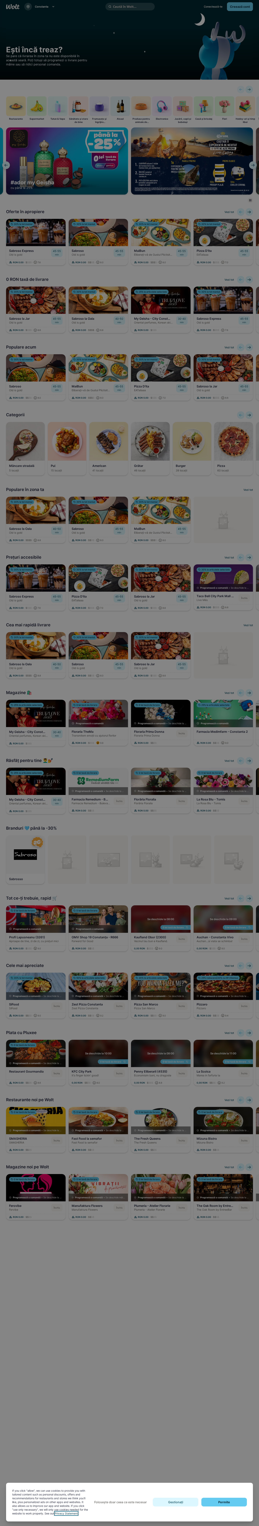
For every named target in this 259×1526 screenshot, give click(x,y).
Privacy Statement (66, 1513)
